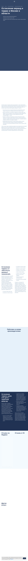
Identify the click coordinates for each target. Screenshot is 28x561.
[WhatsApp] (18, 425)
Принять (24, 558)
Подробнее (11, 559)
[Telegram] (21, 425)
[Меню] (14, 1)
